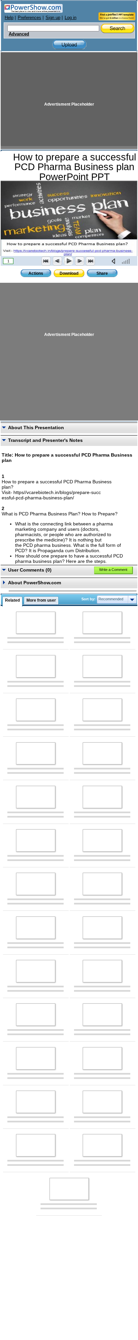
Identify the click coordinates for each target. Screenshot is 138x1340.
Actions (35, 273)
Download (69, 273)
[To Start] (46, 261)
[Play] (68, 261)
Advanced (19, 34)
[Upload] (69, 44)
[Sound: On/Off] (115, 261)
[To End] (90, 261)
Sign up (53, 17)
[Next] (79, 261)
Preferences (29, 17)
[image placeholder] (35, 623)
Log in (70, 17)
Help (9, 17)
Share (102, 273)
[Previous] (57, 261)
